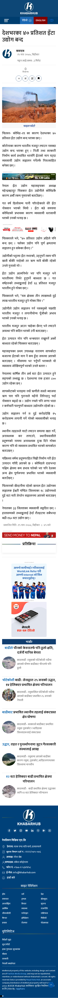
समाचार (5, 899)
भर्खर (29, 642)
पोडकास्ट (44, 923)
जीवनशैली (6, 913)
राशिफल (44, 913)
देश (42, 894)
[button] (51, 985)
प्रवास (4, 923)
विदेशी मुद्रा (6, 940)
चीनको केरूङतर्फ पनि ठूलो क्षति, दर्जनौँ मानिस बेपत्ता (29, 650)
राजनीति (44, 908)
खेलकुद (44, 899)
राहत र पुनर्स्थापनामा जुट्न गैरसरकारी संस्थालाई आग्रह (29, 747)
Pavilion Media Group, (17, 973)
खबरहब (20, 50)
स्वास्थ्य (24, 908)
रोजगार (24, 923)
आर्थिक (5, 908)
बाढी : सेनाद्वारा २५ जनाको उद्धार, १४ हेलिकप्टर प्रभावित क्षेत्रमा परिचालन (29, 682)
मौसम (4, 954)
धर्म (22, 894)
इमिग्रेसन (24, 918)
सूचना (43, 904)
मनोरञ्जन (24, 913)
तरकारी (5, 959)
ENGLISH (40, 20)
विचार (23, 904)
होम (3, 894)
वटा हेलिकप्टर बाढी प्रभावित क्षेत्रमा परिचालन (29, 779)
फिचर (4, 918)
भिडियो (44, 918)
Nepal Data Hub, (33, 979)
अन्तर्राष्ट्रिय (6, 904)
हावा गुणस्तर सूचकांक (11, 949)
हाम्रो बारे (11, 878)
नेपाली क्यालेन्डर (8, 963)
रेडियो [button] (25, 20)
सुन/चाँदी (6, 944)
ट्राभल (23, 899)
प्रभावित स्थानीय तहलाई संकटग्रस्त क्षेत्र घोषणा (29, 715)
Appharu (20, 989)
